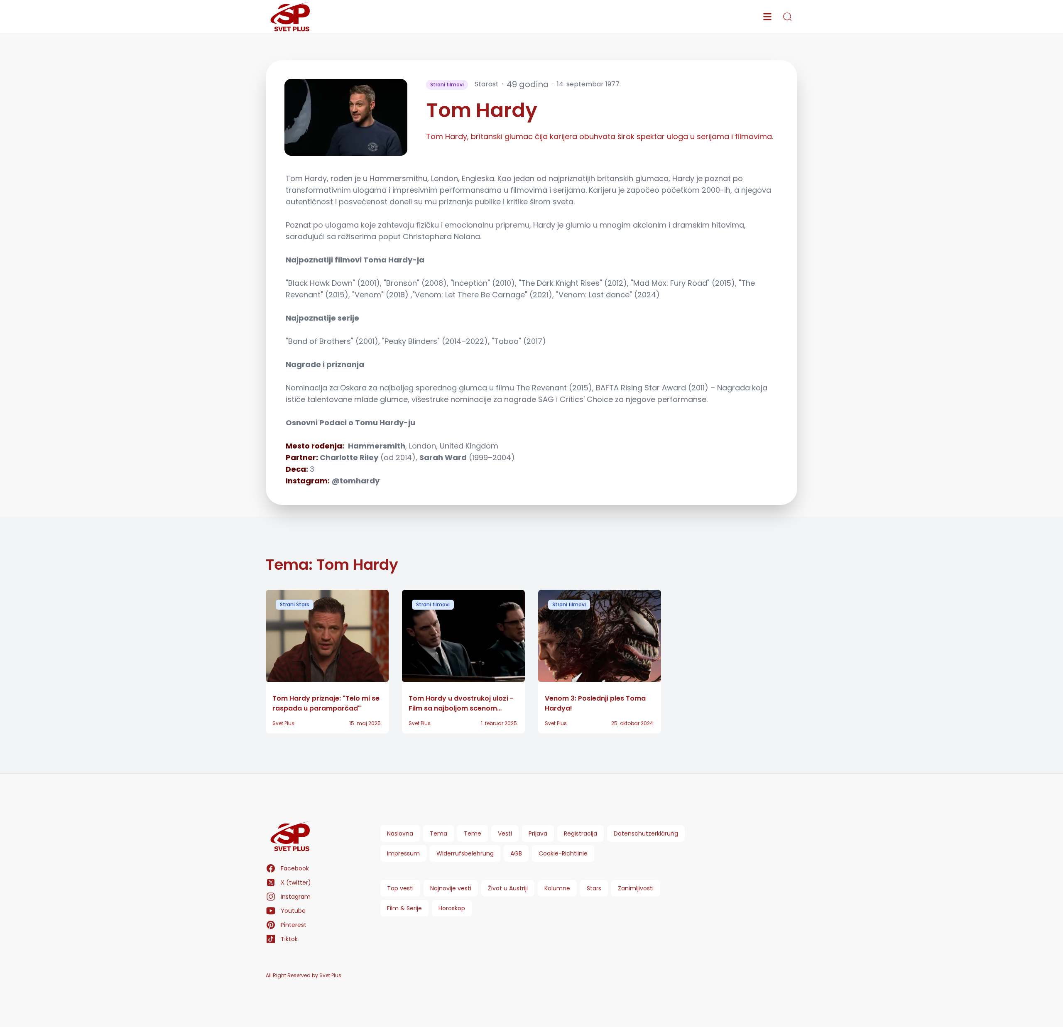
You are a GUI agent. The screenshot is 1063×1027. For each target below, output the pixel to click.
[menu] (767, 17)
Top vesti (400, 888)
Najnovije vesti (450, 888)
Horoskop (451, 908)
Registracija (580, 833)
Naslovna (400, 833)
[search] (787, 17)
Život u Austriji (508, 888)
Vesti (505, 833)
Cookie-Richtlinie (563, 853)
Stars (594, 888)
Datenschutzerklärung (646, 833)
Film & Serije (404, 908)
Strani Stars (294, 604)
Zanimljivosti (636, 888)
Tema (438, 833)
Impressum (403, 853)
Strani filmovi (447, 84)
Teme (472, 833)
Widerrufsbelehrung (465, 853)
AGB (516, 853)
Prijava (538, 833)
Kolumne (557, 888)
